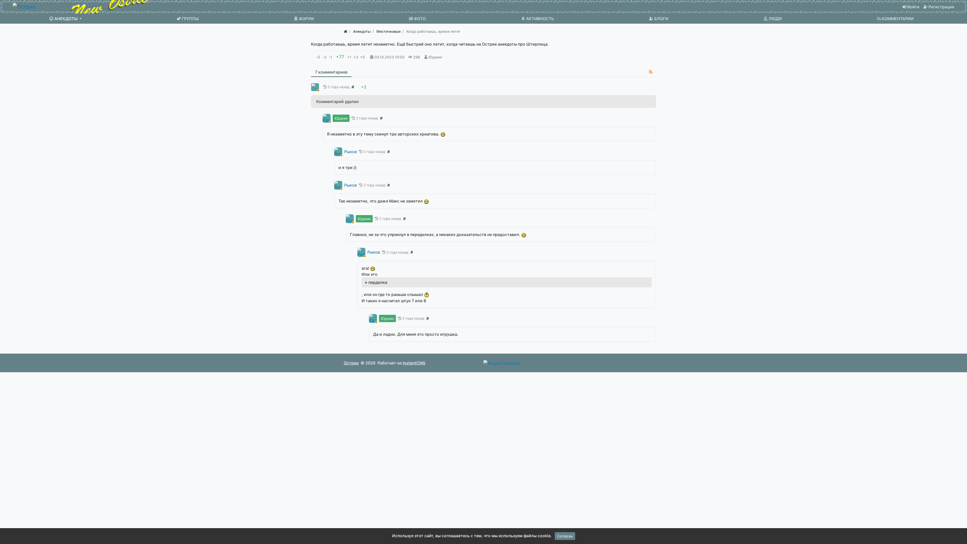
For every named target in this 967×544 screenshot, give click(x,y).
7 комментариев (331, 72)
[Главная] (345, 31)
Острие (351, 362)
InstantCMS (414, 362)
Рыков (350, 151)
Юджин (435, 57)
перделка (377, 282)
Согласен (565, 536)
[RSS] (650, 72)
